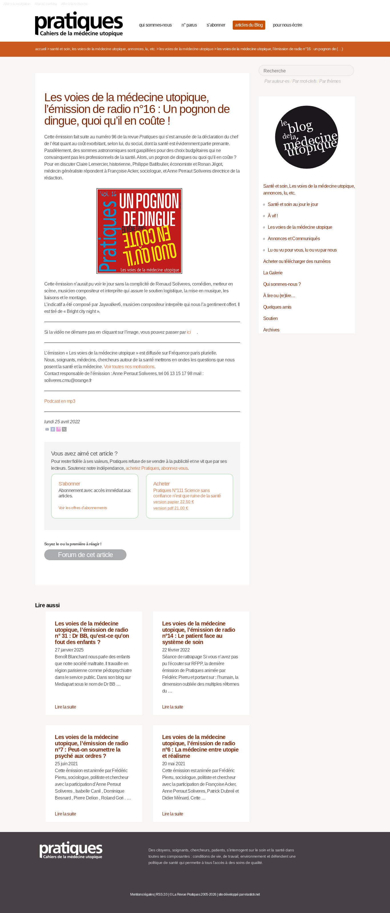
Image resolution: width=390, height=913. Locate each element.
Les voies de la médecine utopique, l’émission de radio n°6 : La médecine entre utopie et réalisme (200, 746)
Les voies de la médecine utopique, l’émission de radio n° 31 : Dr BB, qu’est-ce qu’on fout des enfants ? (92, 632)
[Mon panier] (328, 24)
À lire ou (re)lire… (279, 295)
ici (189, 332)
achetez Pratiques (142, 468)
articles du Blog (249, 25)
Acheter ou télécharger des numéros (296, 261)
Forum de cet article (85, 554)
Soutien (270, 318)
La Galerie (273, 272)
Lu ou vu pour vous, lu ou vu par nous (302, 250)
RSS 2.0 (162, 894)
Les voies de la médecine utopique (186, 48)
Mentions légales (142, 894)
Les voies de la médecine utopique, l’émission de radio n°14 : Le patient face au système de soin (198, 632)
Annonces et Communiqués (294, 238)
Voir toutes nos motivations (129, 366)
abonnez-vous (174, 468)
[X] (64, 429)
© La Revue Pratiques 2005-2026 (193, 894)
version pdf (170, 508)
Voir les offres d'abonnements (83, 507)
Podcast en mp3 (59, 401)
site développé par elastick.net (239, 894)
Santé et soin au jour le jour (293, 204)
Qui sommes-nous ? (282, 284)
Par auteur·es (277, 81)
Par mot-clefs (304, 81)
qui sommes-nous (155, 25)
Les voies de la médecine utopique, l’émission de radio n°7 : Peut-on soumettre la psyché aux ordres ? (91, 746)
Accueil (40, 48)
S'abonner (69, 484)
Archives (271, 329)
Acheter (161, 484)
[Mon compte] (338, 24)
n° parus (189, 25)
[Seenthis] (58, 429)
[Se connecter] (348, 24)
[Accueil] (81, 24)
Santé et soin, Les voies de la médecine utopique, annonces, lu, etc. (103, 48)
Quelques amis (277, 307)
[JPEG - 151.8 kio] (142, 230)
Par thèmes (330, 81)
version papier (173, 502)
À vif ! (273, 215)
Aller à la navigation (17, 4)
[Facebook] (53, 429)
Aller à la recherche (74, 4)
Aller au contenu (46, 4)
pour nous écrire (287, 25)
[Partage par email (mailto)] (47, 429)
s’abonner (216, 25)
